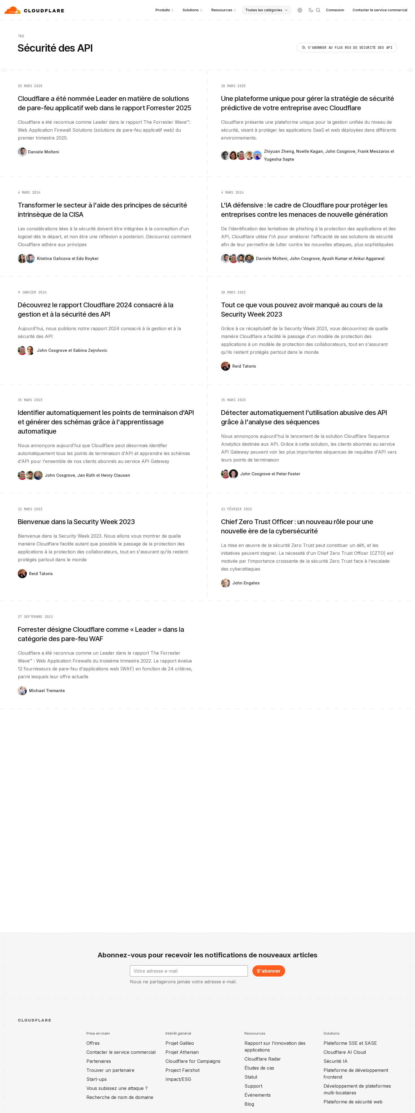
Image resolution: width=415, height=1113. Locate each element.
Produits (163, 10)
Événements (257, 1095)
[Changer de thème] (310, 10)
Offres (93, 1043)
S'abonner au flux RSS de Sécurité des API (350, 47)
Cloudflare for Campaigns (192, 1061)
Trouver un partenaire (110, 1070)
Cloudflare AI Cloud (345, 1052)
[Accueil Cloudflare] (35, 10)
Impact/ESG (178, 1079)
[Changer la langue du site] (300, 10)
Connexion (335, 10)
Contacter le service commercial (380, 10)
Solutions (191, 10)
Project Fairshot (182, 1070)
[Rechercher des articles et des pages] (318, 10)
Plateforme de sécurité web (353, 1102)
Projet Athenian (182, 1052)
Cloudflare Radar (262, 1059)
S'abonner (269, 971)
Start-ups (96, 1079)
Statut (250, 1077)
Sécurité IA (336, 1061)
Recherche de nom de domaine (119, 1097)
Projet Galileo (179, 1043)
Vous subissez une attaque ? (117, 1088)
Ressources (221, 10)
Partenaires (98, 1061)
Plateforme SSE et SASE (350, 1043)
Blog (249, 1104)
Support (253, 1086)
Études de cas (259, 1068)
